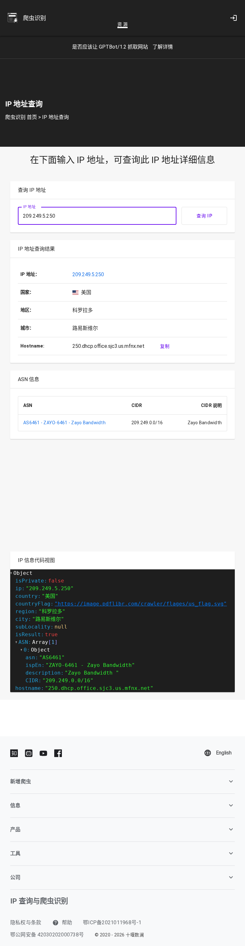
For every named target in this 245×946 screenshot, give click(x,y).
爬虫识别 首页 (21, 117)
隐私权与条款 (25, 922)
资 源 (122, 24)
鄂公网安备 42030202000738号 (47, 935)
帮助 (66, 922)
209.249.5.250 (88, 274)
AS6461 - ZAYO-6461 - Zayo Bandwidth (64, 422)
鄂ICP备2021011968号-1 (112, 922)
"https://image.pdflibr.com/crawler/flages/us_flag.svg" (141, 604)
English (224, 753)
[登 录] (233, 17)
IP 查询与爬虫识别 (39, 901)
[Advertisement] (122, 499)
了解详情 (162, 47)
